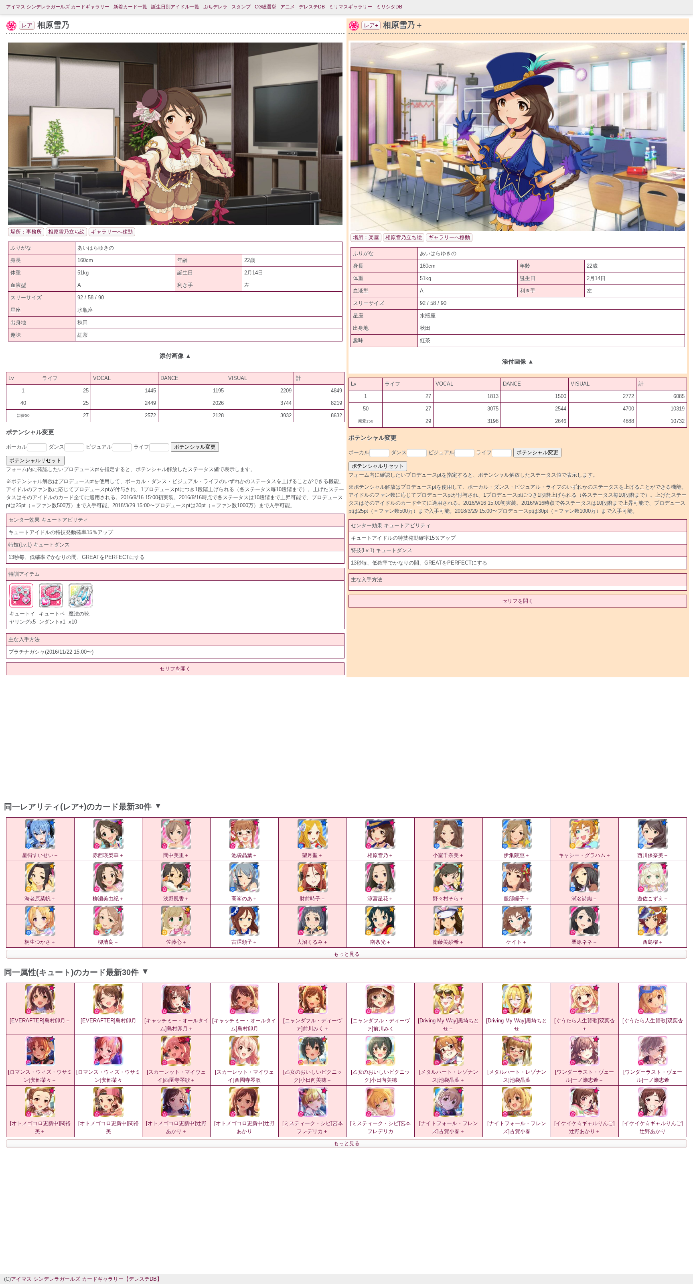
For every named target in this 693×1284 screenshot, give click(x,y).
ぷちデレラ (215, 7)
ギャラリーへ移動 (112, 232)
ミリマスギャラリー (350, 7)
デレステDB (312, 7)
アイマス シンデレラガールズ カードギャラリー (57, 7)
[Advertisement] (346, 737)
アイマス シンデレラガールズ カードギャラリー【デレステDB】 (86, 1279)
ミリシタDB (389, 7)
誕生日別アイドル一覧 (175, 7)
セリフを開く (175, 669)
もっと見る (347, 954)
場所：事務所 (26, 232)
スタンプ (241, 7)
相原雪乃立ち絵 (66, 232)
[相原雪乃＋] (518, 229)
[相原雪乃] (175, 223)
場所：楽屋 (366, 237)
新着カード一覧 (130, 7)
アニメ (287, 7)
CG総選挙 (265, 7)
